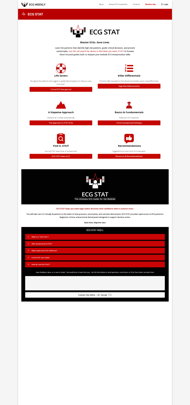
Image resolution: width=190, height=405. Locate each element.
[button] (95, 237)
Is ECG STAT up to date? (41, 257)
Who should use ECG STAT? (42, 244)
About (101, 4)
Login (165, 4)
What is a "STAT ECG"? (40, 237)
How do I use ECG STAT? (41, 264)
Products (136, 4)
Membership (150, 4)
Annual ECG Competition (118, 4)
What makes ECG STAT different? (44, 250)
